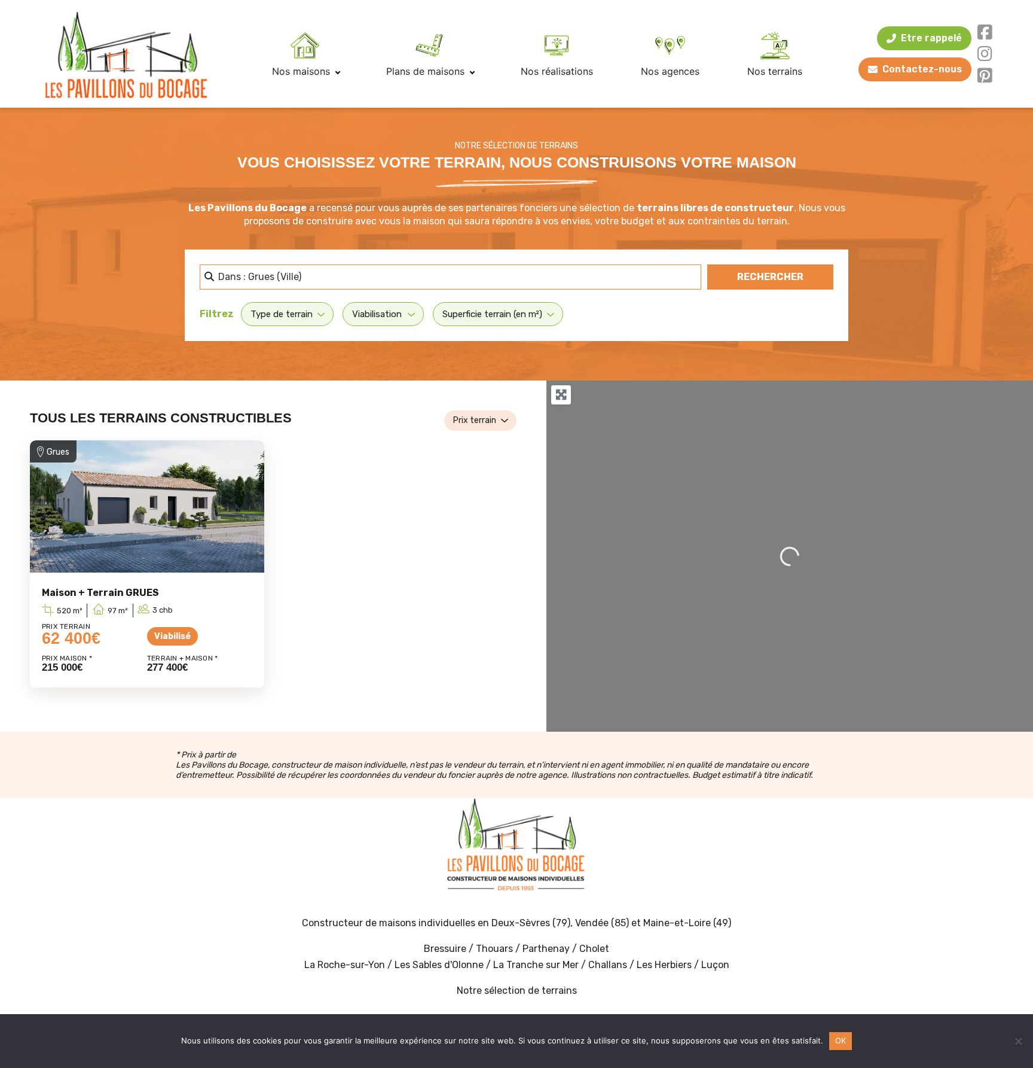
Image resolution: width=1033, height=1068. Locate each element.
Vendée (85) (602, 923)
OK (840, 1040)
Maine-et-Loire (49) (687, 923)
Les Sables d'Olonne (440, 964)
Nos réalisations (557, 71)
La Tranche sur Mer (536, 964)
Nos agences (670, 71)
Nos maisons (302, 71)
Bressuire (445, 948)
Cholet (594, 948)
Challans (607, 964)
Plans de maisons (426, 71)
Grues (58, 452)
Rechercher (785, 276)
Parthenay (547, 948)
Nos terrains (774, 71)
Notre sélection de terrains (517, 990)
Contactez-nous (922, 69)
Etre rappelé (931, 38)
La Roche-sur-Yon (344, 964)
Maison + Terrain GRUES (100, 592)
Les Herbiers (664, 964)
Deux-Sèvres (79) (530, 923)
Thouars (494, 948)
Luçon (715, 964)
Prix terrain (474, 420)
